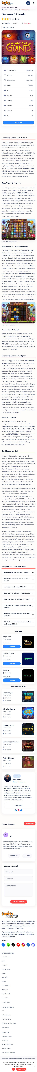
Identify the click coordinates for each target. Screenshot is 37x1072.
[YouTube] (18, 945)
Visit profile (18, 805)
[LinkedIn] (16, 810)
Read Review (7, 643)
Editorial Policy (6, 1048)
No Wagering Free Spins (9, 1023)
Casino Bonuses (6, 1019)
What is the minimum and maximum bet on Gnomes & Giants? (17, 623)
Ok (13, 1069)
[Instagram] (18, 810)
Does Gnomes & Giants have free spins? (17, 593)
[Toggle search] (28, 3)
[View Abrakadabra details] (28, 713)
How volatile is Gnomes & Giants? (15, 587)
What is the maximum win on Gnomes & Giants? (17, 580)
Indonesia (4, 977)
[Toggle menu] (33, 3)
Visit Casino (12, 646)
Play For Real (18, 122)
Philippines (5, 990)
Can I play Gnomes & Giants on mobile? (17, 599)
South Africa (5, 998)
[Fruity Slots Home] (18, 915)
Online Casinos (6, 1015)
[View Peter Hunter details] (28, 762)
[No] (35, 1066)
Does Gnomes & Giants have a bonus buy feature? (17, 606)
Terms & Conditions (7, 1044)
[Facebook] (21, 810)
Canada (4, 965)
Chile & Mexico (6, 969)
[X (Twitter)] (13, 945)
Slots (10, 9)
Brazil (3, 961)
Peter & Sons (29, 70)
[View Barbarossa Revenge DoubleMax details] (28, 745)
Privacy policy (21, 1069)
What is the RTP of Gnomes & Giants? (16, 572)
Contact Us (5, 1040)
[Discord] (33, 945)
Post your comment (18, 901)
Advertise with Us (7, 1036)
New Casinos (5, 1027)
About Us (5, 1032)
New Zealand (5, 985)
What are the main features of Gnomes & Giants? (17, 615)
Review (16, 9)
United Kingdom (6, 957)
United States (6, 1002)
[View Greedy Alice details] (28, 729)
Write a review (29, 823)
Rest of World (6, 994)
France (4, 973)
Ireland (4, 981)
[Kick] (8, 945)
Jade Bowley (27, 23)
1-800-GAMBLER (9, 936)
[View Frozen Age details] (28, 696)
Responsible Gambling (8, 1052)
